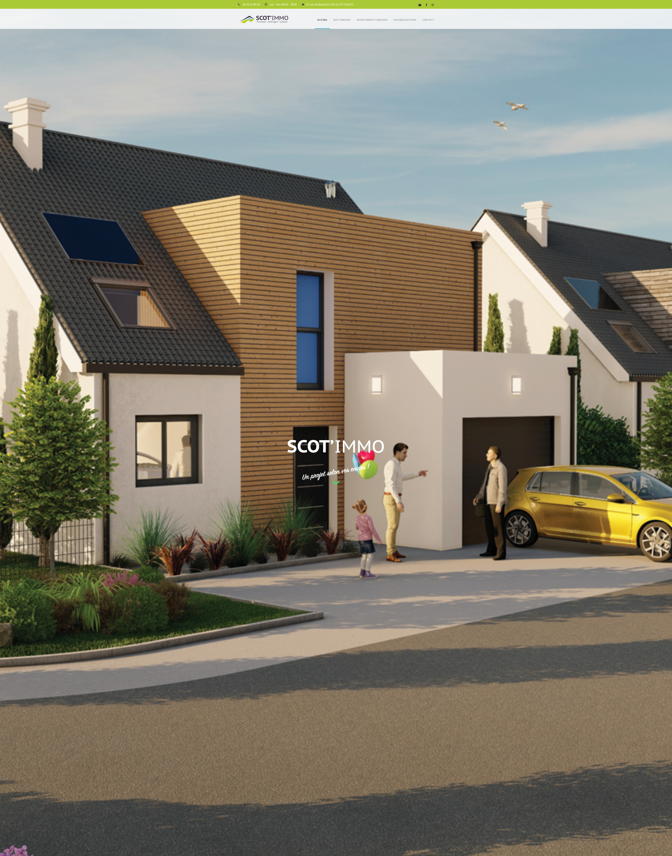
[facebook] (426, 5)
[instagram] (433, 5)
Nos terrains (342, 20)
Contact (428, 20)
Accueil (322, 20)
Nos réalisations (405, 20)
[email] (419, 5)
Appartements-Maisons (372, 20)
